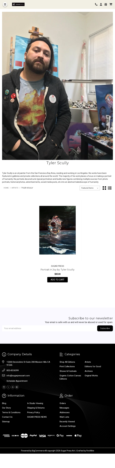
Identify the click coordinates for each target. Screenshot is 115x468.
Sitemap (6, 421)
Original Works (91, 375)
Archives (89, 371)
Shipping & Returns (36, 408)
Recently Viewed (67, 421)
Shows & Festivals (68, 371)
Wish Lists (64, 417)
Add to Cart (59, 279)
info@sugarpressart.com (18, 375)
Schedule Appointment (17, 381)
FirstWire (90, 451)
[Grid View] (104, 188)
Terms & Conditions (11, 412)
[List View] (109, 188)
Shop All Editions (67, 362)
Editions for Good (93, 366)
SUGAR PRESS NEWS (37, 417)
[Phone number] (97, 4)
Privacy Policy (33, 412)
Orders (63, 403)
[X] (8, 387)
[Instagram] (4, 387)
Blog (4, 403)
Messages (64, 408)
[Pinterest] (13, 387)
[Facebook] (17, 387)
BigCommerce (38, 451)
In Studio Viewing (35, 403)
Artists (88, 362)
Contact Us (7, 417)
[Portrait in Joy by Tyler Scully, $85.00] (57, 230)
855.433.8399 (13, 370)
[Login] (102, 4)
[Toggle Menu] (5, 4)
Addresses (65, 412)
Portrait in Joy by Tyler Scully (57, 269)
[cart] (110, 4)
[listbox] (90, 188)
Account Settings (68, 426)
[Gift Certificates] (106, 4)
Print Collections (67, 366)
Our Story (6, 408)
